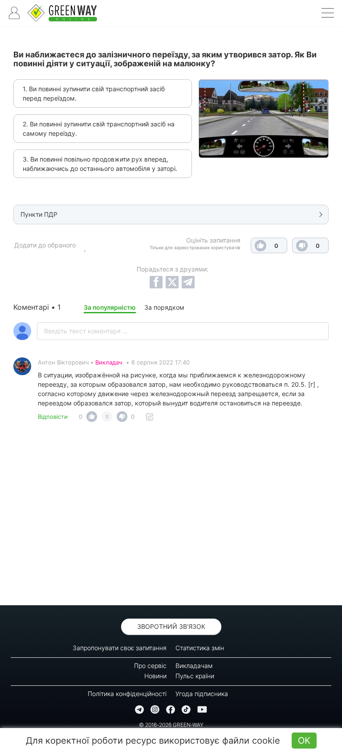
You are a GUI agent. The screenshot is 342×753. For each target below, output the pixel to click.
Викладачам (193, 665)
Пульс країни (194, 675)
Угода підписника (201, 693)
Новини (155, 675)
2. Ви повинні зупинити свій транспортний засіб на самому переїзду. (99, 128)
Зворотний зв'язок (171, 626)
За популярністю (110, 307)
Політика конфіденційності (127, 693)
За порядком (164, 307)
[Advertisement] (171, 516)
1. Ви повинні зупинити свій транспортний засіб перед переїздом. (94, 93)
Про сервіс (150, 665)
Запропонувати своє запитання (120, 647)
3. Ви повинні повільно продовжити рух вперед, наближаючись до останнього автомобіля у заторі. (100, 163)
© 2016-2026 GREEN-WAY (171, 724)
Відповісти (53, 416)
